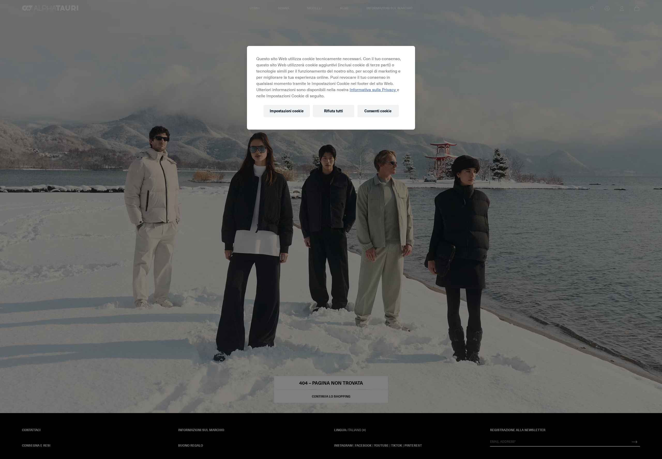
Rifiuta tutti (333, 111)
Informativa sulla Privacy (373, 89)
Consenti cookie (378, 111)
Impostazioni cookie (287, 111)
